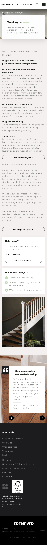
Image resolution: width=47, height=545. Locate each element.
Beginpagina (7, 13)
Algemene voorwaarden (19, 530)
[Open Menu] (44, 4)
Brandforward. (32, 537)
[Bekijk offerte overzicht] (37, 4)
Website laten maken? (17, 537)
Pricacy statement (30, 530)
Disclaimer (41, 530)
